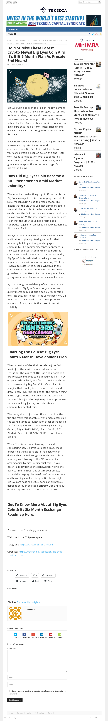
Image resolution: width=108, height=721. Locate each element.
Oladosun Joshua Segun (90, 187)
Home (9, 41)
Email (60, 637)
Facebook (26, 637)
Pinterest (53, 637)
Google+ (35, 637)
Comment (11, 649)
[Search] (99, 2)
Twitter (17, 637)
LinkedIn (43, 637)
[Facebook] (88, 34)
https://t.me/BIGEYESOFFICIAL (36, 544)
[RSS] (100, 34)
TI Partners (21, 65)
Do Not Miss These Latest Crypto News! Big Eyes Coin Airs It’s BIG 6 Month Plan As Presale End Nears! (36, 54)
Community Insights (22, 41)
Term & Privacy (95, 718)
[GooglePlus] (96, 34)
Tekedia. (8, 718)
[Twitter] (92, 34)
